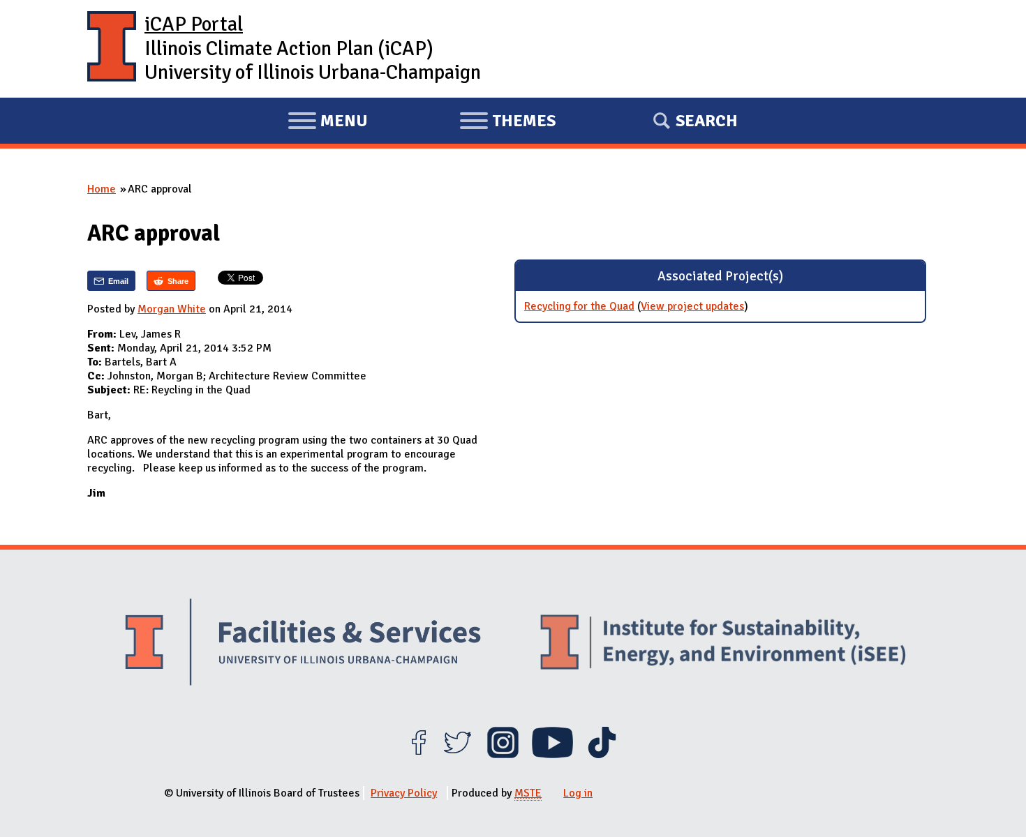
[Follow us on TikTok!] (602, 755)
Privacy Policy (404, 793)
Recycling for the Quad (579, 306)
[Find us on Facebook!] (418, 755)
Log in (578, 793)
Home (101, 189)
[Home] (111, 48)
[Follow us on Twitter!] (457, 755)
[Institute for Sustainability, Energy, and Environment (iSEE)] (723, 644)
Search (707, 120)
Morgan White (171, 309)
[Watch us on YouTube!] (552, 755)
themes (507, 122)
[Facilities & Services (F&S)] (302, 644)
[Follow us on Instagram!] (503, 755)
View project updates (692, 306)
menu (328, 122)
